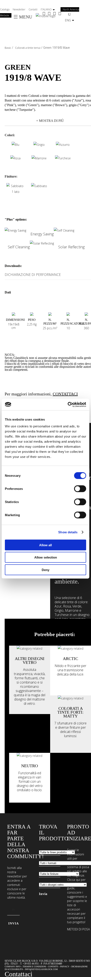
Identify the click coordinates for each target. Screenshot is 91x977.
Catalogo (5, 9)
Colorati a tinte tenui (27, 48)
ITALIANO (46, 9)
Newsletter (19, 9)
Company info (13, 966)
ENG (68, 20)
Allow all (45, 545)
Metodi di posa (78, 929)
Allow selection (45, 557)
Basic (8, 48)
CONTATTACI (65, 394)
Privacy (64, 966)
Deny (45, 569)
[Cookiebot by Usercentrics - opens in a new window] (67, 404)
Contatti (33, 9)
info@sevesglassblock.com (41, 969)
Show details (67, 532)
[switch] (80, 488)
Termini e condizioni (34, 966)
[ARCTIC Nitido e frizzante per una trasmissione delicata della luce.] (70, 648)
